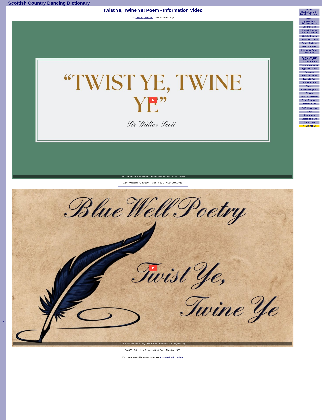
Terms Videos (309, 104)
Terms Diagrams (309, 100)
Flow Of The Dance (309, 97)
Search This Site (309, 119)
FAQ (309, 112)
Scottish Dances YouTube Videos (309, 31)
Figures (309, 86)
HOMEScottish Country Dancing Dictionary (309, 12)
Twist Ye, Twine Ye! (144, 18)
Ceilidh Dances (309, 36)
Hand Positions (309, 76)
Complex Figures (309, 90)
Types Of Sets (309, 79)
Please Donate (309, 126)
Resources (309, 115)
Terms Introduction (309, 65)
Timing (309, 93)
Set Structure (309, 83)
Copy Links (309, 122)
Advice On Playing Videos (171, 357)
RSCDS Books (309, 47)
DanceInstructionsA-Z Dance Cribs (309, 21)
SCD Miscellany (309, 108)
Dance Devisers (309, 43)
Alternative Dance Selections (309, 51)
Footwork (309, 72)
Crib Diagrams (309, 27)
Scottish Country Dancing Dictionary (49, 3)
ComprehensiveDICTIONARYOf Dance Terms (309, 59)
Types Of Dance (309, 68)
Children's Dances (309, 40)
